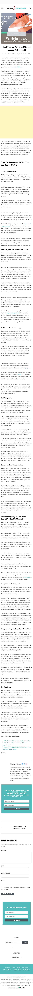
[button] (2, 8)
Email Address (5, 873)
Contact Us (26, 970)
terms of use (20, 985)
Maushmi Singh (12, 53)
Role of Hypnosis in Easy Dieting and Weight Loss (19, 827)
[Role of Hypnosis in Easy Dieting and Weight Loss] (8, 827)
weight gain (27, 368)
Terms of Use (17, 970)
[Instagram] (26, 764)
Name (2, 866)
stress (19, 374)
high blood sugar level (12, 313)
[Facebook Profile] (22, 764)
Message (3, 850)
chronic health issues (16, 67)
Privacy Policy (7, 970)
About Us (7, 968)
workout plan (16, 473)
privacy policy (27, 985)
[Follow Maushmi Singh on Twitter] (24, 764)
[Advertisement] (16, 122)
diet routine (27, 577)
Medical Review (16, 968)
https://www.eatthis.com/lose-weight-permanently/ (17, 741)
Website (3, 880)
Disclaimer (25, 968)
